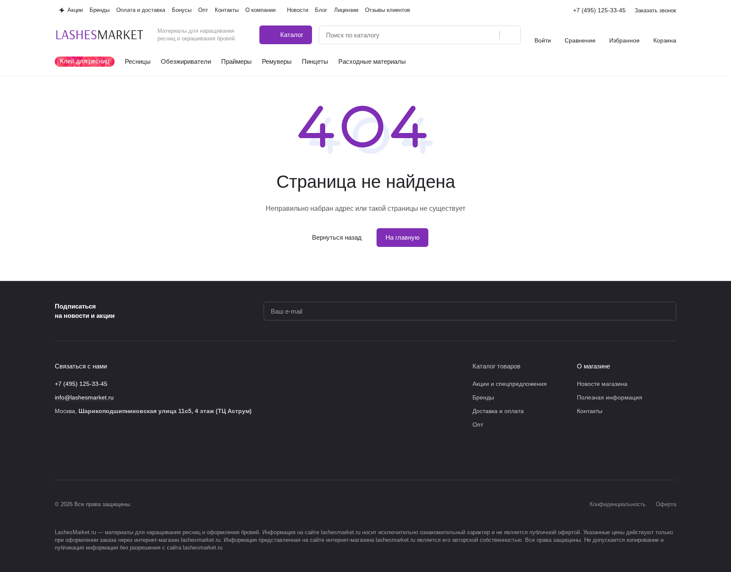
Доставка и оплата (498, 411)
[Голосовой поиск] (490, 35)
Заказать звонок (655, 10)
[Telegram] (94, 454)
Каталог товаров (496, 366)
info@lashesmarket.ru (84, 397)
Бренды (483, 397)
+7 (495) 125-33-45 (599, 10)
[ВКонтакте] (60, 454)
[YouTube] (111, 454)
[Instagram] (77, 454)
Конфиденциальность (618, 504)
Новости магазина (602, 383)
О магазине (593, 366)
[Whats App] (128, 454)
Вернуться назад (337, 237)
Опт (477, 424)
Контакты (589, 411)
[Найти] (509, 35)
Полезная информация (609, 397)
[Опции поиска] (471, 35)
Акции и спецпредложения (509, 383)
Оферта (666, 504)
